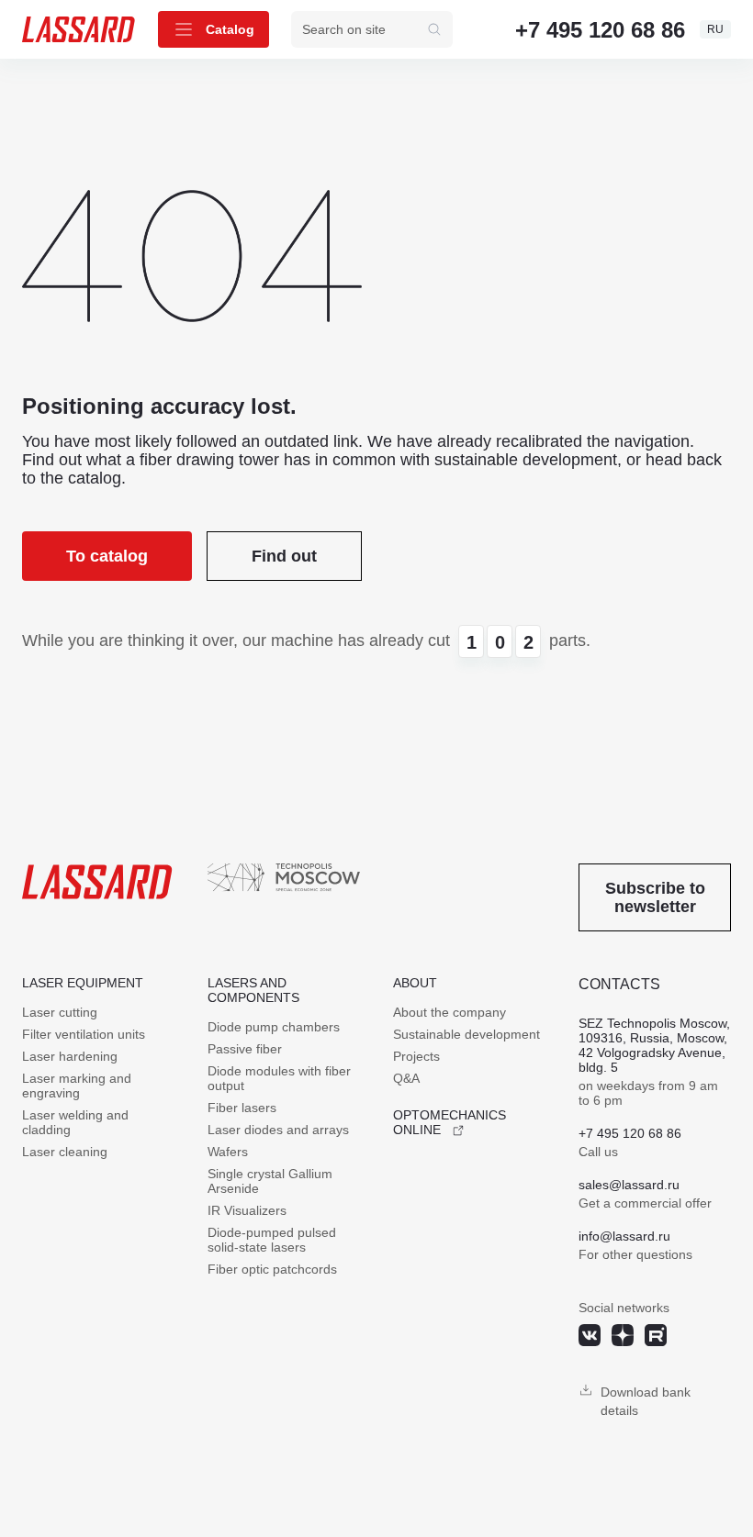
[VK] (590, 1335)
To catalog (107, 556)
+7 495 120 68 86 (600, 29)
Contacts (619, 984)
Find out (284, 556)
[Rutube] (656, 1335)
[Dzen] (623, 1335)
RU (715, 29)
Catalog (230, 29)
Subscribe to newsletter (655, 897)
